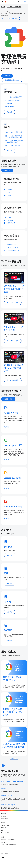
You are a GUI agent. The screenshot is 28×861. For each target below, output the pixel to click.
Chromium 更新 (5, 825)
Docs (3, 7)
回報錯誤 (4, 789)
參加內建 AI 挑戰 (9, 106)
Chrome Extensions (14, 7)
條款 (2, 853)
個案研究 (3, 828)
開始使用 (9, 112)
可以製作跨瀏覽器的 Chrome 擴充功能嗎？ (13, 368)
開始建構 (7, 75)
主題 (8, 192)
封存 (2, 830)
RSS (2, 847)
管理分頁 (10, 217)
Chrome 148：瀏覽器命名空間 (13, 132)
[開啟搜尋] (18, 2)
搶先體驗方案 (8, 103)
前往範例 (6, 427)
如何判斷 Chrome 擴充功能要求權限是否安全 (14, 289)
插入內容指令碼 (11, 245)
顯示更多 (14, 758)
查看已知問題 (4, 818)
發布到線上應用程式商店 (12, 80)
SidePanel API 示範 (13, 506)
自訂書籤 (10, 220)
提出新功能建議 (6, 796)
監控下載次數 (11, 223)
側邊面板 (10, 190)
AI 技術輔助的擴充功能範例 (12, 100)
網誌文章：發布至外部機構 (12, 145)
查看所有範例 (8, 399)
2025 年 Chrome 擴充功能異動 (13, 328)
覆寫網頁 (10, 195)
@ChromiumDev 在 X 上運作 (8, 839)
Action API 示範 (11, 413)
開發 (6, 573)
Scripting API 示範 (13, 478)
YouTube (3, 842)
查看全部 (9, 151)
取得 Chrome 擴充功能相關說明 (12, 781)
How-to (7, 601)
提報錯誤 (3, 816)
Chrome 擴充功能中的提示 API (13, 97)
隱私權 (6, 853)
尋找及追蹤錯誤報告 (8, 805)
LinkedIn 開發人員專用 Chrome (8, 844)
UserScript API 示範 (13, 445)
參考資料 (8, 630)
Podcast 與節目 (5, 833)
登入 (25, 2)
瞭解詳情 (7, 170)
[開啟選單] (2, 2)
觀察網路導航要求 (12, 247)
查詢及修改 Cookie (13, 250)
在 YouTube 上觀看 (12, 303)
